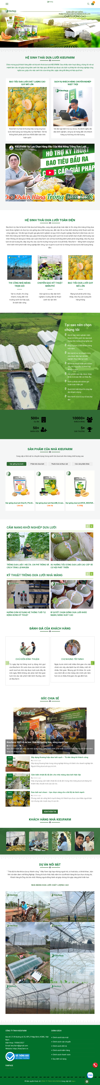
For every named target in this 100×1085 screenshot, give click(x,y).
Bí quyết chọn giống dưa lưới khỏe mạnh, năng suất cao (69, 613)
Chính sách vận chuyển (61, 1042)
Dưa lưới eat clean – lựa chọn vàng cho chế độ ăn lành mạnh (57, 792)
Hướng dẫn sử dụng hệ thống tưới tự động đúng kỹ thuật (26, 613)
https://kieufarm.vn (20, 1049)
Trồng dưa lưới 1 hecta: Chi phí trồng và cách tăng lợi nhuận (28, 566)
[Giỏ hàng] (92, 4)
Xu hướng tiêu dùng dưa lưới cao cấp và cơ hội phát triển (72, 566)
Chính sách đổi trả (59, 1046)
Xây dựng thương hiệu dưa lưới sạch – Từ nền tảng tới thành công (59, 757)
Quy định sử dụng (59, 1059)
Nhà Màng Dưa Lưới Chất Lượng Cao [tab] (50, 885)
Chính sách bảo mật (60, 1037)
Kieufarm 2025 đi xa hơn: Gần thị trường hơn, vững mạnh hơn (37, 742)
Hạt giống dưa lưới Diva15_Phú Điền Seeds (22, 503)
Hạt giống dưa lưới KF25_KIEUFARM (80, 503)
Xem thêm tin (50, 812)
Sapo (73, 1081)
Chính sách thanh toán (61, 1055)
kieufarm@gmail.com (19, 1046)
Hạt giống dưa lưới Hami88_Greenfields (52, 503)
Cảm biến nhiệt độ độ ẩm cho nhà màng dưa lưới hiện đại (56, 775)
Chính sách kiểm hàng (61, 1050)
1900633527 (19, 1043)
